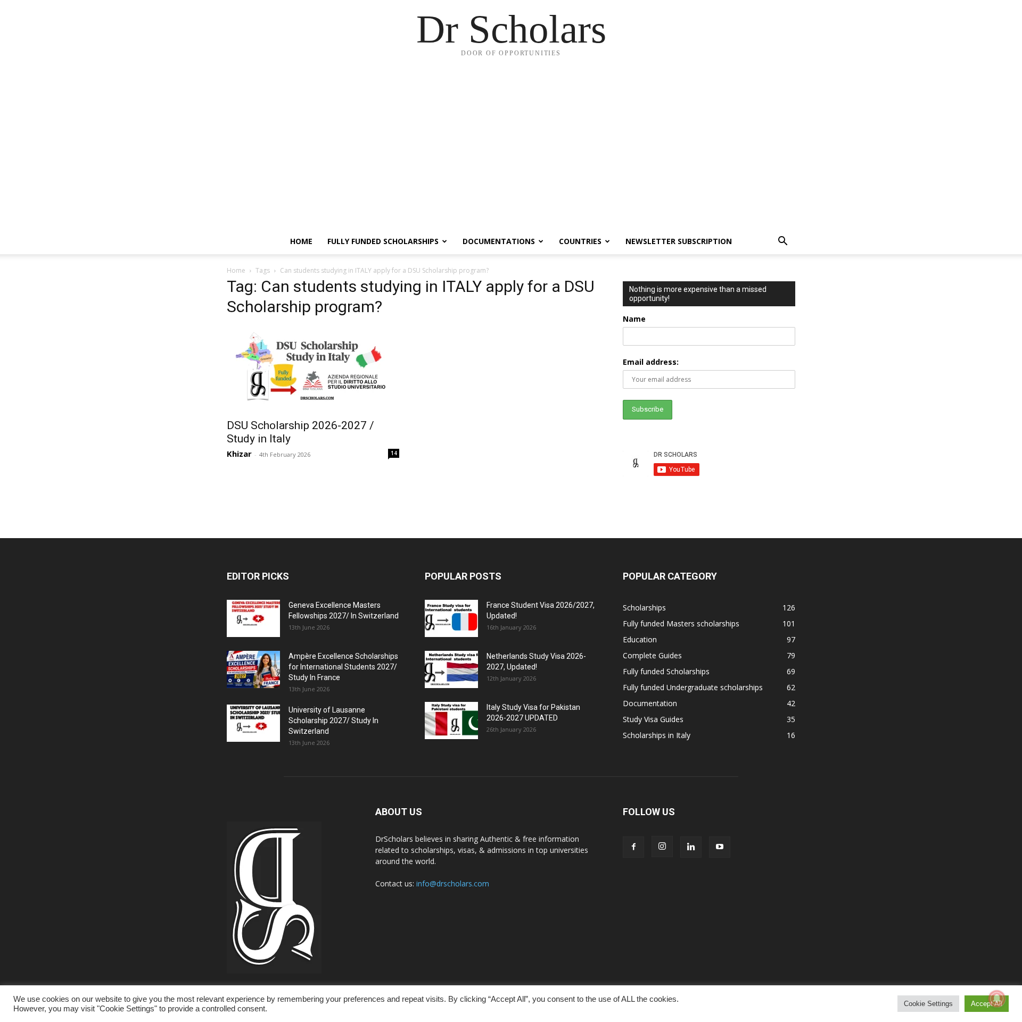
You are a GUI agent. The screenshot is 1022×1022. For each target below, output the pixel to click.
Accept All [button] (986, 1004)
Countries (580, 241)
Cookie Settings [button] (928, 1004)
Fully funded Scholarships (383, 241)
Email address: (651, 362)
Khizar (239, 453)
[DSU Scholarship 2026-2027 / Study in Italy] (313, 369)
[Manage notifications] (996, 998)
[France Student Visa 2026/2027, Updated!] (451, 618)
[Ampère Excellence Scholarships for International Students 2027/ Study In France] (253, 669)
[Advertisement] (511, 148)
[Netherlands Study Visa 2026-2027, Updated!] (451, 669)
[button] (782, 242)
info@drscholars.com (452, 883)
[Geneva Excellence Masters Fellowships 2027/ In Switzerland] (253, 618)
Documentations (499, 241)
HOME (301, 241)
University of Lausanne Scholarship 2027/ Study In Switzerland (333, 720)
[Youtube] (719, 847)
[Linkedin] (691, 847)
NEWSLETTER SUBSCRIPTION (678, 241)
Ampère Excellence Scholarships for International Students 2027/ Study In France (343, 667)
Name (634, 319)
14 (394, 453)
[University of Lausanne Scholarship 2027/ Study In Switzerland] (253, 723)
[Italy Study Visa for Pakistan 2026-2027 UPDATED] (451, 720)
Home (236, 270)
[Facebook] (633, 847)
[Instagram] (662, 846)
